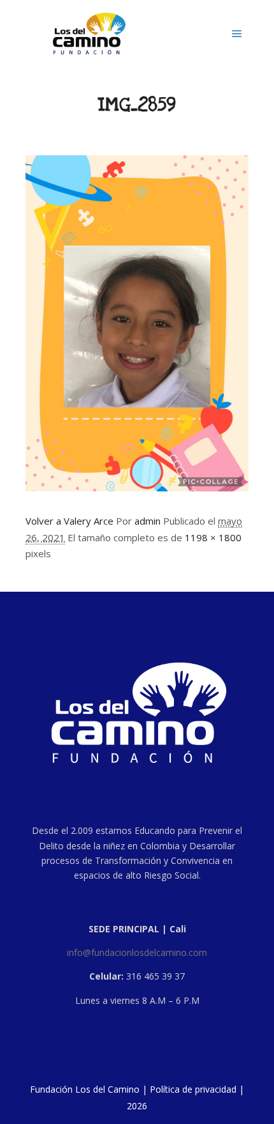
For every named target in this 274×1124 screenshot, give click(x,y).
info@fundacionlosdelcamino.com (137, 952)
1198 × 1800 (213, 537)
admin (147, 520)
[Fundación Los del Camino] (89, 33)
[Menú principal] (237, 34)
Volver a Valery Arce (69, 520)
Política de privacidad (193, 1089)
